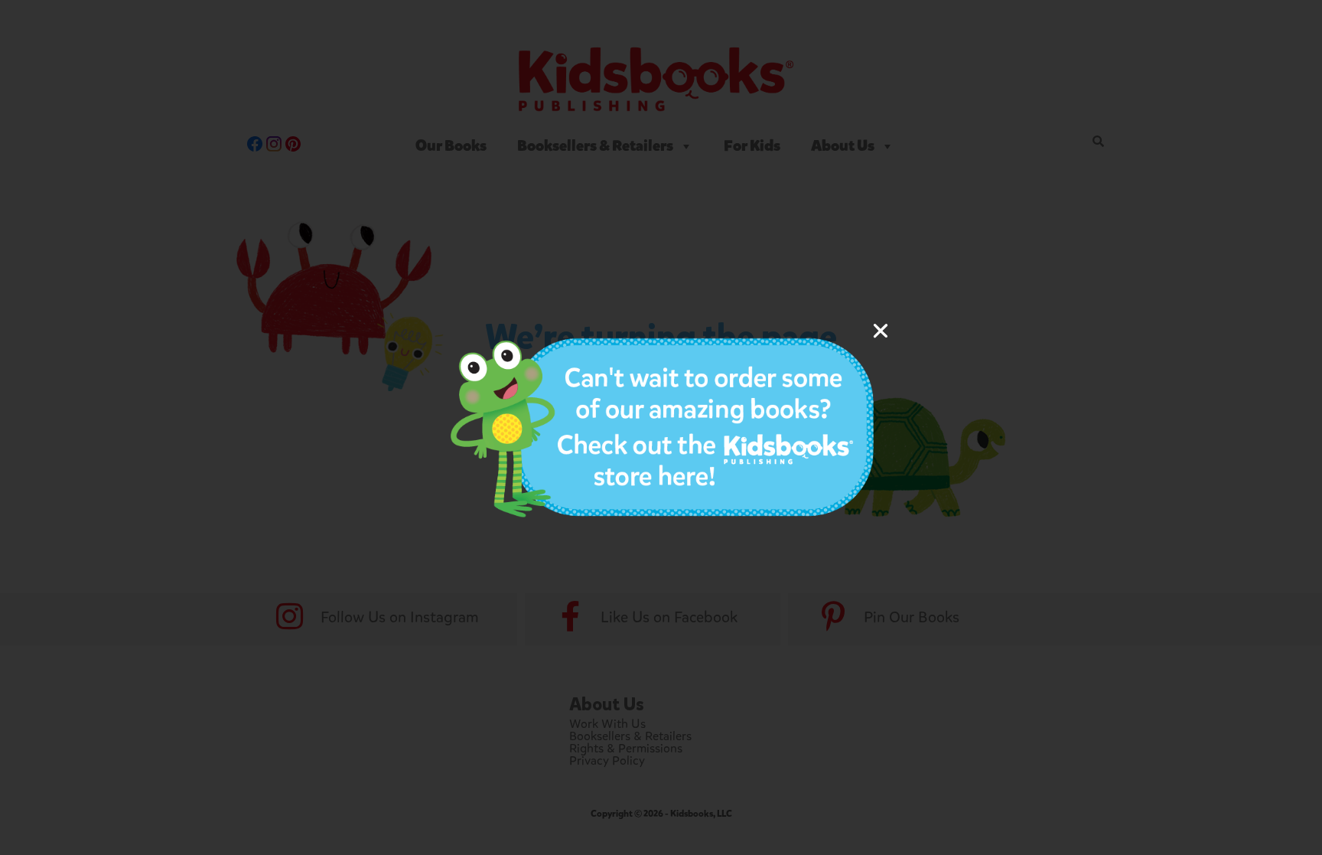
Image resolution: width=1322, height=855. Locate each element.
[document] (661, 427)
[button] (881, 331)
